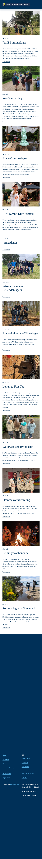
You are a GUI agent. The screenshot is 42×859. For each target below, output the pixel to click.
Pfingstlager (9, 242)
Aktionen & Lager (8, 768)
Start (4, 755)
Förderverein (26, 758)
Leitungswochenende (15, 553)
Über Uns (5, 760)
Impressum (6, 778)
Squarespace (14, 785)
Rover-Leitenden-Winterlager (20, 333)
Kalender (25, 762)
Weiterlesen (6, 61)
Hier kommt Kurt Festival (18, 213)
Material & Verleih (28, 773)
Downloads (25, 766)
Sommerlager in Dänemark (18, 608)
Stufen (4, 764)
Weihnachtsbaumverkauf (17, 446)
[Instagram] (23, 755)
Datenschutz (6, 773)
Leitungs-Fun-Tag (13, 386)
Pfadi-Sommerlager (14, 42)
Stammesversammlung (16, 500)
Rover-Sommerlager (14, 158)
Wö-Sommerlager (13, 98)
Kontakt (24, 777)
